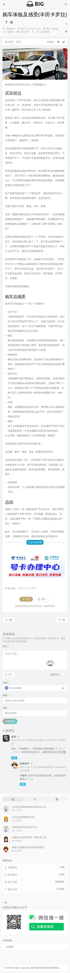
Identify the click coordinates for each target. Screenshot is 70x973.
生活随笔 (44, 32)
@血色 (23, 775)
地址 (5, 707)
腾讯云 (56, 968)
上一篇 (8, 619)
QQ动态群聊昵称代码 (23, 817)
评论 (6, 646)
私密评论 (55, 674)
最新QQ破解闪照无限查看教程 (28, 847)
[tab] (13, 799)
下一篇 (61, 619)
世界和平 (10, 29)
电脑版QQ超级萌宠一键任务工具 (29, 837)
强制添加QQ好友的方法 (24, 827)
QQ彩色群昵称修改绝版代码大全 (29, 807)
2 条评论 (10, 32)
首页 (10, 41)
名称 (6, 682)
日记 (37, 32)
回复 (14, 758)
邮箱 (6, 695)
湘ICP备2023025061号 (41, 968)
